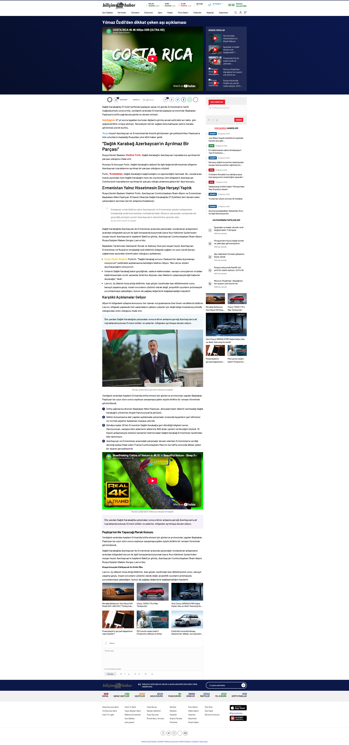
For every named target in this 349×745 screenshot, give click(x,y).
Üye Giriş (208, 707)
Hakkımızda (145, 742)
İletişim (154, 742)
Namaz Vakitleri (121, 695)
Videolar (197, 12)
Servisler (122, 12)
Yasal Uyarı (204, 742)
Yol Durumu (220, 695)
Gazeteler (223, 12)
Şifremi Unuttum (212, 714)
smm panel (129, 722)
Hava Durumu (156, 695)
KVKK (181, 742)
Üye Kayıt (209, 711)
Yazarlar (210, 12)
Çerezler (175, 742)
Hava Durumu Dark (110, 707)
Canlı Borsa (152, 707)
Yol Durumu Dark (109, 711)
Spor (160, 12)
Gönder (110, 674)
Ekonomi (148, 12)
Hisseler (190, 695)
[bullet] (139, 674)
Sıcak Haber (193, 722)
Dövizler (173, 711)
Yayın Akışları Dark (133, 711)
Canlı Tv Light (108, 714)
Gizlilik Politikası (164, 742)
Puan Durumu (174, 695)
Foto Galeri (183, 12)
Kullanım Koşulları (191, 742)
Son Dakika (107, 12)
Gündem (135, 12)
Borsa (105, 695)
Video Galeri (193, 711)
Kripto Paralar (239, 695)
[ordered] (135, 674)
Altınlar (173, 707)
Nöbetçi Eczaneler (133, 714)
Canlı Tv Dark (130, 707)
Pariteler (205, 695)
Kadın (170, 12)
